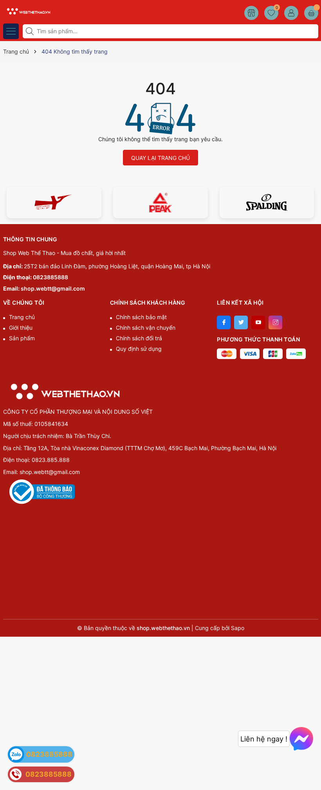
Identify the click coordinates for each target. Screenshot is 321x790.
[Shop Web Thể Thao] (27, 11)
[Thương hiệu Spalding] (267, 202)
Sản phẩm (22, 338)
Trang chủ (22, 317)
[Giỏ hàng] (311, 13)
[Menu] (11, 31)
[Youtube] (258, 322)
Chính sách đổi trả (139, 338)
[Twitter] (241, 322)
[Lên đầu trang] (312, 771)
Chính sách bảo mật (141, 317)
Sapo (237, 628)
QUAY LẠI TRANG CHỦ (160, 157)
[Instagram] (275, 322)
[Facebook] (224, 322)
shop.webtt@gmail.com (53, 288)
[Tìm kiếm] (30, 31)
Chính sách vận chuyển (145, 327)
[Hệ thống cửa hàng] (251, 13)
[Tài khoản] (291, 13)
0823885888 (50, 277)
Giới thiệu (20, 327)
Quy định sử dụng (139, 348)
